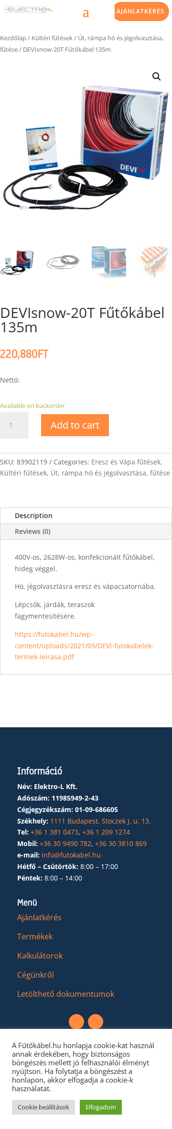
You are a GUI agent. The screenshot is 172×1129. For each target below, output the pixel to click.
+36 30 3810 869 (121, 843)
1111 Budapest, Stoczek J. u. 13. (100, 820)
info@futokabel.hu (71, 854)
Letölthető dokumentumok (65, 994)
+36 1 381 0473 (54, 831)
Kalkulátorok (40, 955)
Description (34, 515)
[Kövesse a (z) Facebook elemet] (76, 1021)
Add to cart (75, 424)
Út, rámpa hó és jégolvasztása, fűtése (110, 472)
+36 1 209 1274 (106, 831)
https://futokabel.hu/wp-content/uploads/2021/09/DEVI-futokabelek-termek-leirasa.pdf (84, 646)
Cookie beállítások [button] (43, 1107)
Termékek (35, 936)
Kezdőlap (13, 38)
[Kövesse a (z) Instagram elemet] (95, 1021)
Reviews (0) (32, 531)
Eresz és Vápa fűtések (126, 461)
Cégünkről (35, 975)
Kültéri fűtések (52, 38)
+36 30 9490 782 (65, 843)
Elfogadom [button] (101, 1107)
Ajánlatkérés (140, 11)
